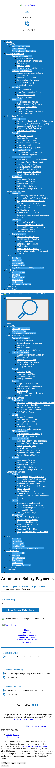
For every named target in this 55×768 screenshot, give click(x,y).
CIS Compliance (24, 90)
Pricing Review (23, 208)
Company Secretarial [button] (21, 70)
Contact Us (11, 287)
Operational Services (20, 587)
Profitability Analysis (26, 210)
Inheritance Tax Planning (27, 244)
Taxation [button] (16, 99)
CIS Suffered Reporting (27, 130)
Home (9, 41)
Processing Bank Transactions (29, 126)
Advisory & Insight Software (29, 188)
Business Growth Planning (28, 222)
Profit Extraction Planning (28, 239)
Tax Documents (18, 277)
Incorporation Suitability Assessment (32, 251)
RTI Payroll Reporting (26, 94)
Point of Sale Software (26, 186)
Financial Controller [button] (20, 157)
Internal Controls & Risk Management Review (33, 216)
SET (13, 763)
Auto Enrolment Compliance (29, 92)
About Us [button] (10, 44)
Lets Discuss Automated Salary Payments (20, 610)
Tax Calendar (17, 279)
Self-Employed (23, 65)
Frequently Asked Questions (24, 51)
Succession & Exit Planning (29, 248)
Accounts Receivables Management (32, 160)
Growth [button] (15, 220)
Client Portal (11, 289)
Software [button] (16, 176)
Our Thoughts (18, 263)
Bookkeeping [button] (18, 119)
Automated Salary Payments (29, 147)
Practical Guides (18, 272)
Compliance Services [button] (15, 53)
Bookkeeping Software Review (30, 196)
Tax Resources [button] (12, 270)
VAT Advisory (23, 246)
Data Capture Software (26, 181)
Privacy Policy (20, 719)
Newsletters (17, 260)
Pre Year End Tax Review (28, 236)
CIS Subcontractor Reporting (29, 152)
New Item (21, 253)
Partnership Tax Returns (27, 106)
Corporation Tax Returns (27, 102)
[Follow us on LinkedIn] (33, 705)
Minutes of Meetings (25, 75)
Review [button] (15, 193)
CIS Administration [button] (20, 150)
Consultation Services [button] (15, 191)
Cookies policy (12, 737)
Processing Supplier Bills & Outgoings (33, 123)
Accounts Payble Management (30, 162)
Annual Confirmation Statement (30, 73)
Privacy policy (12, 735)
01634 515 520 (27, 30)
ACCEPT (5, 763)
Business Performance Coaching (30, 224)
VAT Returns (22, 109)
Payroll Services (38, 587)
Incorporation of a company (28, 80)
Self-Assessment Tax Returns (29, 104)
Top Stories (16, 258)
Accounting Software (26, 179)
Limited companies (25, 58)
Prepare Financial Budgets (28, 174)
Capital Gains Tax (24, 114)
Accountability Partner (26, 229)
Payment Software (25, 184)
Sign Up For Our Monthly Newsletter (28, 268)
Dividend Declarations (26, 78)
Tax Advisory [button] (18, 234)
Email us (27, 17)
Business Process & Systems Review (32, 198)
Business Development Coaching (31, 227)
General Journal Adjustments (29, 167)
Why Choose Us (19, 49)
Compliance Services (26, 635)
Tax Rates (16, 275)
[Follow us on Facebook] (36, 705)
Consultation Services (27, 640)
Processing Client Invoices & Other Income (35, 121)
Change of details (24, 85)
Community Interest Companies (30, 68)
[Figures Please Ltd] (27, 5)
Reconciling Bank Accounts (29, 128)
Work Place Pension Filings (28, 143)
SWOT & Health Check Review (31, 212)
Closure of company (25, 82)
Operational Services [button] (15, 116)
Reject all (21, 763)
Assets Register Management (29, 169)
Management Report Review (29, 171)
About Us (27, 632)
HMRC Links (17, 282)
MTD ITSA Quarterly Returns (30, 111)
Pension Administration (27, 138)
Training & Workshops (26, 232)
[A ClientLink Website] (38, 726)
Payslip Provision (24, 97)
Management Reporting (27, 164)
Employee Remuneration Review (31, 200)
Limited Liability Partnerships (29, 61)
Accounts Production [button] (21, 56)
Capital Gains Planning (27, 241)
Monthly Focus (18, 265)
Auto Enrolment (24, 145)
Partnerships (22, 63)
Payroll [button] (15, 87)
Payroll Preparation (25, 135)
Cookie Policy (35, 719)
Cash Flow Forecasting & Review (31, 205)
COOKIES (5, 766)
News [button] (8, 256)
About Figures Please (21, 46)
